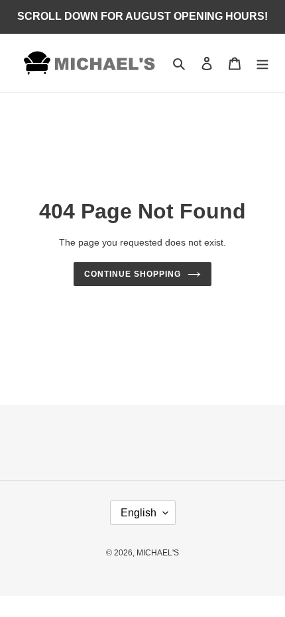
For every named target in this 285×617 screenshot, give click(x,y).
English (138, 512)
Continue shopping (132, 274)
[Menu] (262, 63)
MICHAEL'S (158, 552)
